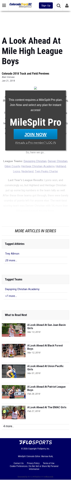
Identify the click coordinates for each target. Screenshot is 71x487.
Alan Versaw (8, 77)
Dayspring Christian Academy (22, 289)
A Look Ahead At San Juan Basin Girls (46, 326)
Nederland (27, 171)
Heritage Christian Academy (37, 166)
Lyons (16, 171)
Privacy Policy (33, 463)
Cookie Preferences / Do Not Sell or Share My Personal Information (34, 467)
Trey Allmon (12, 253)
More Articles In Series (35, 231)
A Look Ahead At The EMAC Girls (46, 407)
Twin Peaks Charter (46, 171)
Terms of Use (48, 463)
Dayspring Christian (35, 161)
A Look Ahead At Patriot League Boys (46, 388)
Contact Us (18, 463)
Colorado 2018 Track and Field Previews (25, 73)
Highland (61, 166)
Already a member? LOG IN (35, 142)
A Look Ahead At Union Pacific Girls (45, 368)
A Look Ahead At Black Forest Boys (45, 347)
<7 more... (11, 296)
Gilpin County (12, 166)
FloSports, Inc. (43, 448)
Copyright (32, 448)
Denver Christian (57, 161)
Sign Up (45, 5)
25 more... (11, 260)
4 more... (8, 426)
